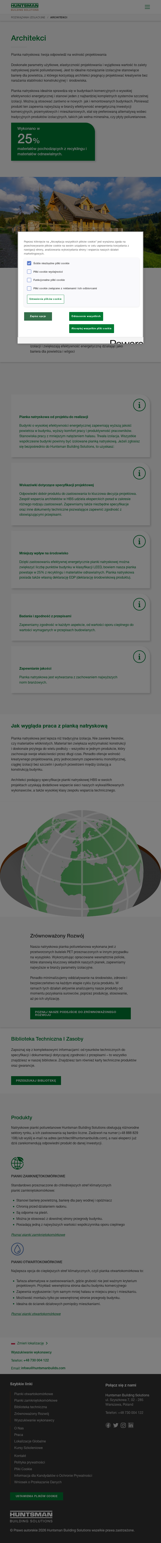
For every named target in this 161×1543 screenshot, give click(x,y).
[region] (80, 287)
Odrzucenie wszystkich (86, 316)
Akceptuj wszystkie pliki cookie (91, 328)
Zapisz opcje (38, 316)
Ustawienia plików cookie (45, 298)
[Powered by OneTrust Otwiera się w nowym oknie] (125, 341)
